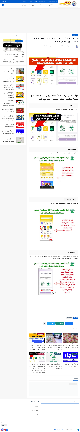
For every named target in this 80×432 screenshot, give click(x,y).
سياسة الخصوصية (53, 1)
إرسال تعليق (73, 384)
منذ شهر (11, 123)
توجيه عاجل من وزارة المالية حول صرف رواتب (8, 110)
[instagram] (3, 1)
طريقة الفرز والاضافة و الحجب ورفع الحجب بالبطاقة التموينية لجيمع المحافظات (8, 118)
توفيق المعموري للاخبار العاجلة (58, 429)
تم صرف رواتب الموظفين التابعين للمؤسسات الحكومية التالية (8, 95)
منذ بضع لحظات (74, 343)
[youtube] (5, 1)
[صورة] (20, 71)
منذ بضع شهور (10, 92)
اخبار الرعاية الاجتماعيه (51, 5)
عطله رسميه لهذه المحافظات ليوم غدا (9, 125)
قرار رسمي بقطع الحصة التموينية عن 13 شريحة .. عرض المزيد (8, 72)
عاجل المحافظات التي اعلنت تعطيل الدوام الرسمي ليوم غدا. (8, 133)
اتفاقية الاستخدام (43, 1)
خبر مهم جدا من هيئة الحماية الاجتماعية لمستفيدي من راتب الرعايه (54, 366)
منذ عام (21, 52)
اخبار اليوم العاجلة (33, 5)
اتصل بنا (30, 1)
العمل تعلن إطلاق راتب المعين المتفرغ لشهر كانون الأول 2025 (54, 347)
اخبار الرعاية (75, 35)
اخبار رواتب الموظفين (22, 5)
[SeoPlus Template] (78, 430)
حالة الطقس (41, 5)
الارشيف (24, 1)
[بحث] (3, 5)
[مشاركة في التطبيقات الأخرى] (44, 323)
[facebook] (8, 1)
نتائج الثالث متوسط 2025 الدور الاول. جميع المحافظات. (14, 56)
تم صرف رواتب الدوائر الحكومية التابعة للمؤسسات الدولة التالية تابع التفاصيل (8, 80)
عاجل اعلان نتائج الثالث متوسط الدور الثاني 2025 (8, 140)
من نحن (35, 1)
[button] (69, 323)
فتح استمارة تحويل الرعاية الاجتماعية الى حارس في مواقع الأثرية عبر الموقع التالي (37, 347)
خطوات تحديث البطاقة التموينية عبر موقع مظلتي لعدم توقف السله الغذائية (8, 87)
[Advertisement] (40, 20)
